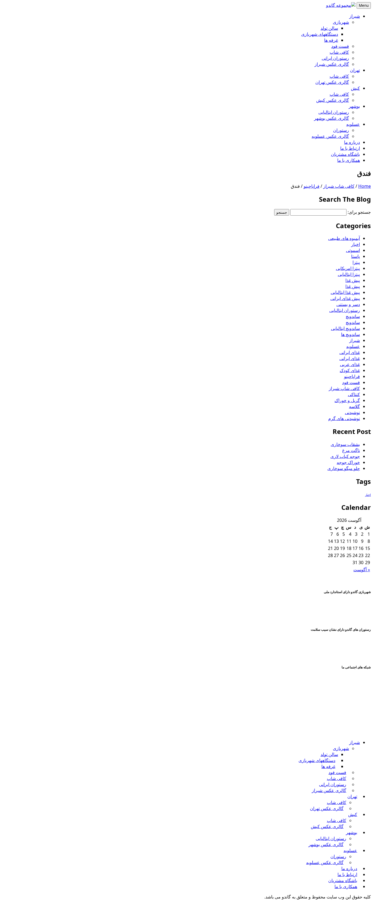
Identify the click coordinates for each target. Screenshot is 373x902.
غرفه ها (331, 40)
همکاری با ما (348, 160)
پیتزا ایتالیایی (349, 274)
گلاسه (354, 406)
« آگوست (361, 570)
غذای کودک (350, 370)
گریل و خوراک (347, 400)
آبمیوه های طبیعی (344, 238)
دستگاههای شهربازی (319, 34)
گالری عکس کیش (332, 100)
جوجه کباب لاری (345, 456)
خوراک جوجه (348, 462)
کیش (355, 88)
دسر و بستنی (348, 304)
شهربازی (341, 22)
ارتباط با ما (350, 148)
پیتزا (356, 262)
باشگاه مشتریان (345, 154)
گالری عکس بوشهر (331, 118)
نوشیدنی (352, 412)
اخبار (355, 244)
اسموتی (353, 250)
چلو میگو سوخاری (343, 468)
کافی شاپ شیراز (338, 186)
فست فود (340, 46)
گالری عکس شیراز (332, 64)
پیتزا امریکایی (348, 268)
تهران (355, 70)
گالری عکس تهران (332, 82)
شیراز (354, 16)
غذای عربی (350, 364)
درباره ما (352, 142)
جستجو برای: (359, 212)
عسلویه (353, 124)
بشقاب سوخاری (345, 444)
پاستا (355, 256)
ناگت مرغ (351, 450)
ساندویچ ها (350, 334)
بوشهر (354, 106)
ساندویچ (353, 316)
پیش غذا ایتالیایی (345, 292)
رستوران (341, 130)
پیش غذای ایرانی (345, 298)
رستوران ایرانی (335, 58)
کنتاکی (354, 394)
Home (364, 186)
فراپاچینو (311, 186)
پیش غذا (352, 280)
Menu (364, 5)
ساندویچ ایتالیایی (345, 328)
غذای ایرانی (349, 352)
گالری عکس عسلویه (330, 136)
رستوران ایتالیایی (333, 112)
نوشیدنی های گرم (344, 418)
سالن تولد (329, 28)
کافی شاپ (339, 52)
